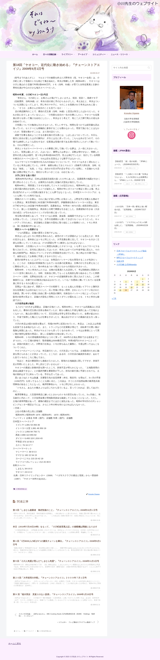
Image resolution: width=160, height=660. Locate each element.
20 (131, 287)
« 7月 (114, 298)
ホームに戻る (14, 643)
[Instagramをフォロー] (131, 135)
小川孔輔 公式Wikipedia (127, 264)
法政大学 (120, 261)
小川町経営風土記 (21, 489)
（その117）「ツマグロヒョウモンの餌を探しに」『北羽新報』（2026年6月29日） (131, 225)
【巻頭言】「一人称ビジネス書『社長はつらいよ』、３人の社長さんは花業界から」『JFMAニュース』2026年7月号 (131, 177)
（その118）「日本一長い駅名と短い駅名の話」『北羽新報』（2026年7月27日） (130, 209)
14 (137, 284)
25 (120, 290)
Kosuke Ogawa (131, 113)
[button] (149, 67)
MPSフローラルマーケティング (130, 258)
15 (143, 284)
